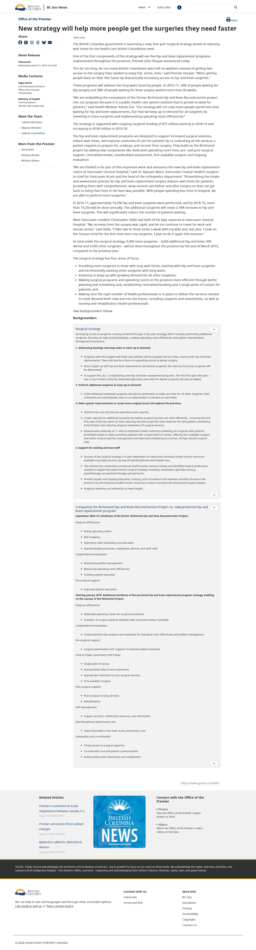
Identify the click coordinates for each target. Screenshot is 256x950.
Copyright (188, 919)
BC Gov (187, 897)
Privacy (187, 908)
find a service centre (60, 906)
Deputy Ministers (31, 127)
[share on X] (26, 42)
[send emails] (49, 42)
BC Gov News (57, 7)
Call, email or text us (28, 906)
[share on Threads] (38, 42)
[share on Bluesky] (43, 42)
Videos (162, 825)
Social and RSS (133, 903)
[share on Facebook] (20, 42)
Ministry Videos (30, 160)
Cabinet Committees (33, 133)
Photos (163, 809)
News (143, 7)
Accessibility (190, 914)
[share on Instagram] (32, 42)
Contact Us (189, 925)
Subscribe (163, 7)
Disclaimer (189, 903)
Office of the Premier (34, 19)
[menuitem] (149, 897)
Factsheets (27, 149)
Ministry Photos (30, 155)
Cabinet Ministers (31, 122)
